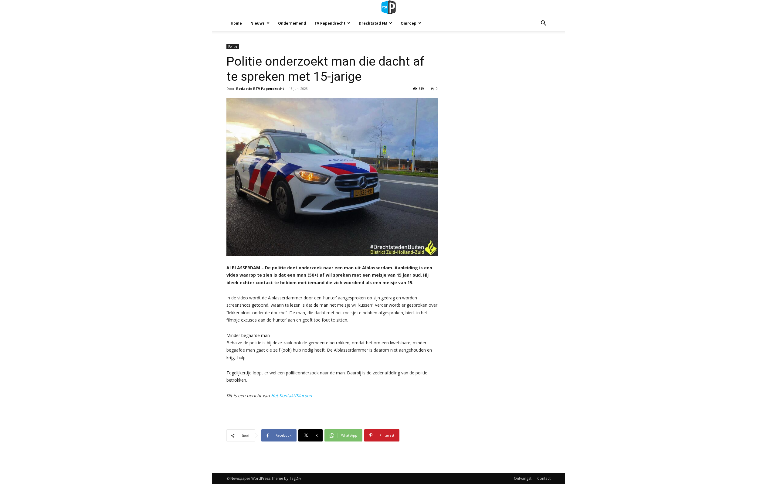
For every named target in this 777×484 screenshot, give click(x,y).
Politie (232, 46)
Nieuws (257, 23)
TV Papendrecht (329, 23)
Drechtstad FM (373, 23)
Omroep (408, 23)
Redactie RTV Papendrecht (260, 88)
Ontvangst (522, 478)
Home (236, 23)
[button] (543, 24)
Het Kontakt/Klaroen (291, 395)
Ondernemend (292, 23)
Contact (544, 478)
